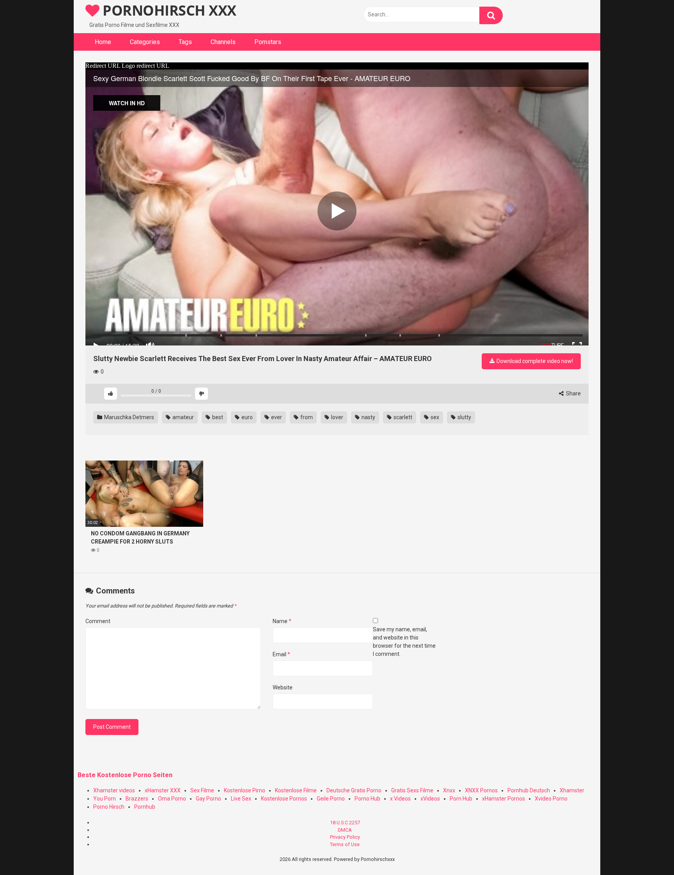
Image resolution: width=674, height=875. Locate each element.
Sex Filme (202, 790)
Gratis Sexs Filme (412, 790)
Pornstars (267, 42)
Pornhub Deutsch (528, 790)
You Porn (104, 798)
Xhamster (572, 790)
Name (282, 621)
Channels (223, 42)
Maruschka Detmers (128, 417)
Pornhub (144, 807)
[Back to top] (647, 851)
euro (246, 417)
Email (281, 654)
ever (276, 417)
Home (103, 42)
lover (336, 417)
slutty (463, 417)
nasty (367, 417)
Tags (185, 42)
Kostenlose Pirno (244, 790)
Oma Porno (172, 798)
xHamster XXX (163, 790)
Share (573, 393)
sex (434, 417)
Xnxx (449, 790)
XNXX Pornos (481, 790)
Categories (145, 42)
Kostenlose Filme (296, 790)
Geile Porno (331, 798)
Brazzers (137, 798)
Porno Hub (367, 798)
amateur (182, 417)
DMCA (345, 830)
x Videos (400, 798)
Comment (97, 621)
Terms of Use (345, 844)
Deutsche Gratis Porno (353, 790)
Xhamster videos (114, 790)
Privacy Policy (345, 837)
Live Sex (241, 798)
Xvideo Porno (551, 798)
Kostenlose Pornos (284, 798)
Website (283, 687)
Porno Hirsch (108, 807)
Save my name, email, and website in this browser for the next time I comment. (404, 641)
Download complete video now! (534, 361)
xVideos (430, 798)
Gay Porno (208, 798)
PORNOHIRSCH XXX (167, 10)
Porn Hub (461, 798)
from (306, 417)
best (217, 417)
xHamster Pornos (503, 798)
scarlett (402, 417)
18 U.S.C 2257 (345, 822)
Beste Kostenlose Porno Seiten (125, 775)
